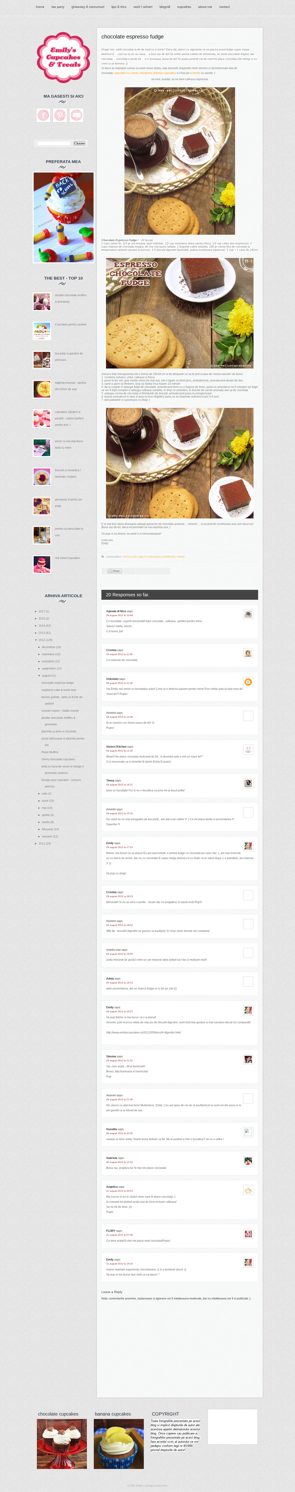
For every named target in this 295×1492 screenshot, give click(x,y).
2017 (42, 611)
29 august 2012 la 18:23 (119, 896)
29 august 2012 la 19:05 (119, 954)
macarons (145, 73)
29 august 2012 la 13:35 (119, 750)
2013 (42, 633)
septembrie (49, 668)
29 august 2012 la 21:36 (119, 1099)
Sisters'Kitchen (116, 746)
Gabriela (111, 1158)
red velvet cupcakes (67, 558)
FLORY (110, 1230)
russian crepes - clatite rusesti (60, 710)
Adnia (110, 978)
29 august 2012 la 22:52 (119, 1133)
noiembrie (48, 654)
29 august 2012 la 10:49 (119, 615)
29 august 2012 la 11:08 (119, 654)
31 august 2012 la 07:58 (119, 1235)
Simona (111, 1056)
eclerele (195, 73)
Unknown (112, 679)
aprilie (46, 815)
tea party (57, 6)
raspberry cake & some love (58, 690)
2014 (42, 625)
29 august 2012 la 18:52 (119, 925)
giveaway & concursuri (87, 6)
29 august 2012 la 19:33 (119, 982)
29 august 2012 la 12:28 (119, 717)
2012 (42, 640)
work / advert (142, 6)
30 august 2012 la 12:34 (119, 1162)
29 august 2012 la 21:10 (119, 1060)
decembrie (49, 647)
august (46, 675)
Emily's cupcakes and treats (152, 1485)
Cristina (111, 650)
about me (205, 6)
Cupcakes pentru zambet (70, 324)
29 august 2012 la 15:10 (119, 813)
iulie (45, 793)
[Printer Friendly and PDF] (114, 572)
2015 (42, 618)
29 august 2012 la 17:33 (119, 847)
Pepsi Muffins (49, 752)
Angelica (112, 1186)
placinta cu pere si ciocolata (58, 731)
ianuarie (47, 836)
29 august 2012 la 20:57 (119, 1011)
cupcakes (184, 6)
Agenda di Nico (116, 611)
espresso (168, 557)
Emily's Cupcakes (149, 557)
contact (224, 6)
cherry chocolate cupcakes (58, 759)
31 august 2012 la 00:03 (119, 1191)
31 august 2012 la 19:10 (119, 1263)
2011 (42, 843)
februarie (48, 829)
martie (46, 822)
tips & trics (118, 6)
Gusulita (111, 1129)
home (40, 6)
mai (44, 808)
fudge (181, 557)
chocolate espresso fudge (57, 683)
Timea (110, 780)
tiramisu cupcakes (164, 73)
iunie (45, 800)
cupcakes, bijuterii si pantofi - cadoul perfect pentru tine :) (69, 418)
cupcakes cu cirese (126, 73)
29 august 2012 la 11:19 (119, 683)
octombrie (48, 661)
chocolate (130, 557)
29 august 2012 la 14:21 (119, 784)
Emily (110, 843)
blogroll (164, 6)
